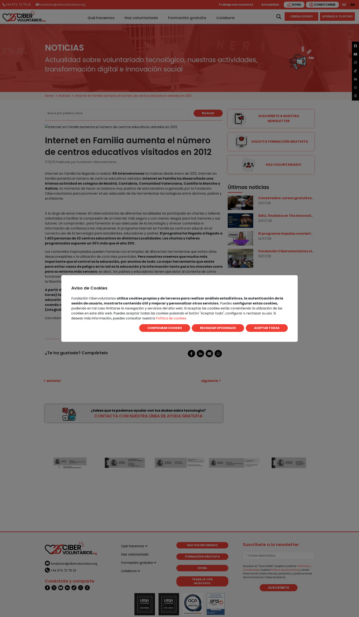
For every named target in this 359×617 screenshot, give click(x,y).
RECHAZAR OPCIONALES (218, 328)
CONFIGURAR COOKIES (165, 328)
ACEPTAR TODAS (266, 328)
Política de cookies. (171, 318)
